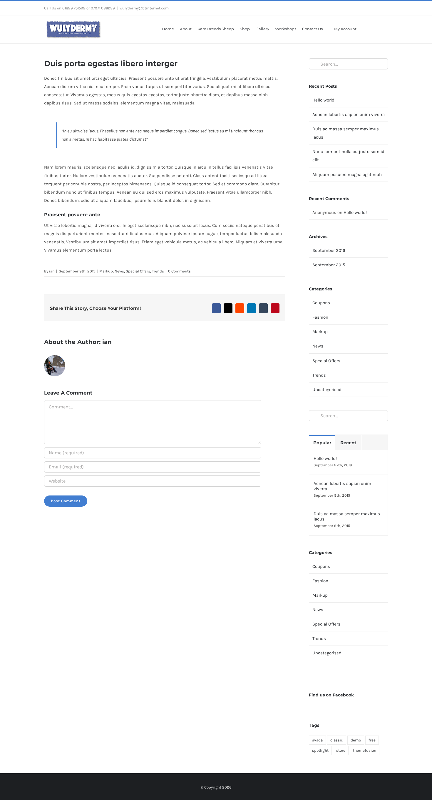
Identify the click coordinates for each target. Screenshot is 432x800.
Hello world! (324, 100)
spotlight (320, 750)
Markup (106, 271)
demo (356, 740)
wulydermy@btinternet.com (144, 8)
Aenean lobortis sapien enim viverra (348, 114)
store (340, 750)
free (372, 740)
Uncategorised (326, 389)
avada (317, 740)
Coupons (321, 302)
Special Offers (138, 271)
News (119, 271)
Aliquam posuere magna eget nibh (347, 174)
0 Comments (179, 271)
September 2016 (328, 250)
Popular (322, 442)
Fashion (320, 317)
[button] (380, 28)
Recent (348, 442)
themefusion (364, 750)
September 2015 (328, 264)
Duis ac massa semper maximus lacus (347, 516)
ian (52, 271)
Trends (158, 271)
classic (336, 740)
